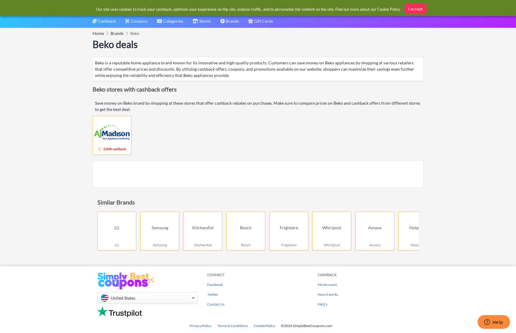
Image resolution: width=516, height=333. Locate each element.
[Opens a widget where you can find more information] (493, 322)
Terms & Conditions (232, 325)
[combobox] (170, 23)
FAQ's (322, 304)
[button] (147, 298)
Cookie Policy (264, 325)
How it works (328, 294)
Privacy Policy (200, 325)
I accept (415, 8)
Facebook (215, 284)
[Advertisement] (258, 174)
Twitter (212, 294)
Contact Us (216, 304)
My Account (327, 284)
